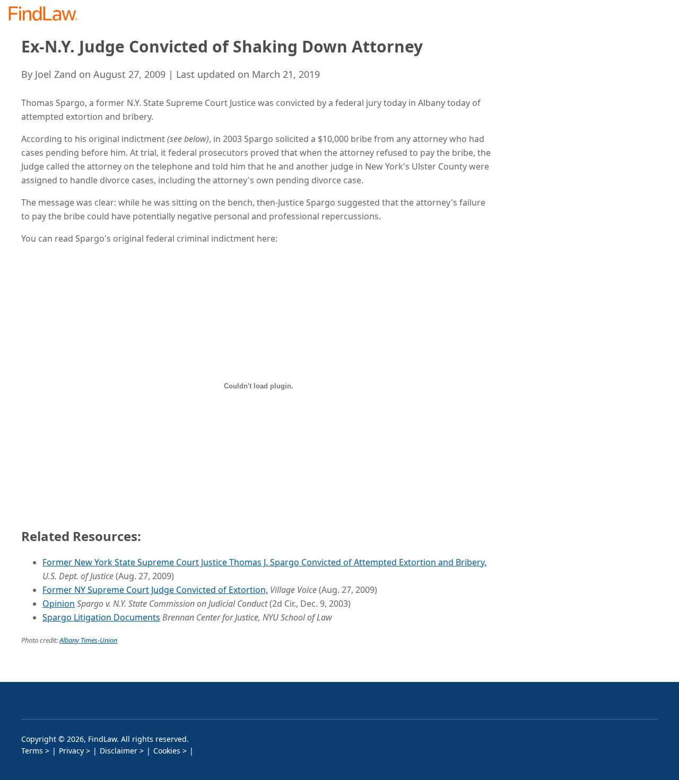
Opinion (58, 603)
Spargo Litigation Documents (101, 617)
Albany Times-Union (88, 640)
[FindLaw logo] (47, 14)
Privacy (71, 751)
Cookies (166, 751)
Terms (32, 751)
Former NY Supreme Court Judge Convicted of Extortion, (155, 590)
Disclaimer (118, 751)
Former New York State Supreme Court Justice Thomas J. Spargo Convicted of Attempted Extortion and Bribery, (264, 562)
